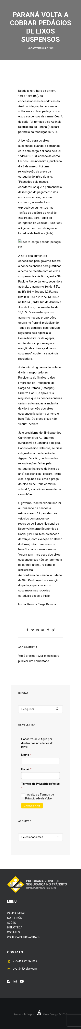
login (50, 656)
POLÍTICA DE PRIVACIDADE (23, 937)
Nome (26, 754)
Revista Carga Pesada (41, 604)
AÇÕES (11, 922)
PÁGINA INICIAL (16, 913)
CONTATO (13, 932)
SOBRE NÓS (14, 917)
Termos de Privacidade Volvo (40, 785)
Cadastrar (32, 805)
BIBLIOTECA (14, 927)
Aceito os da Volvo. (39, 796)
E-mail (26, 769)
